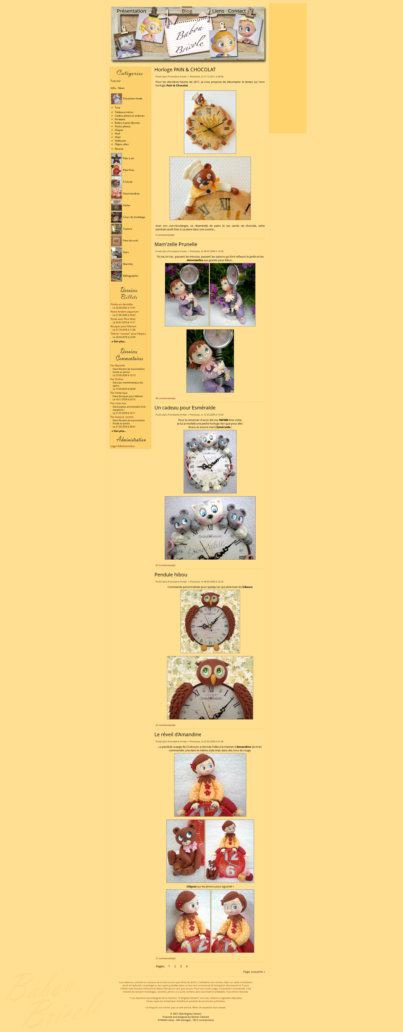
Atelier (126, 205)
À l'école (127, 182)
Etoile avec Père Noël (123, 319)
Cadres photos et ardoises (130, 115)
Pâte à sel (128, 158)
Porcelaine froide (132, 98)
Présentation (131, 10)
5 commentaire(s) (165, 234)
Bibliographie (130, 276)
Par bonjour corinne (122, 417)
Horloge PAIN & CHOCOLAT (185, 69)
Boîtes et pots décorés (127, 123)
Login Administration (123, 446)
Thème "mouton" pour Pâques (128, 333)
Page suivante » (254, 972)
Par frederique (119, 393)
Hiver (118, 137)
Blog (187, 10)
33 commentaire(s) (165, 565)
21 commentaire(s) (165, 958)
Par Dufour (117, 379)
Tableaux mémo (124, 112)
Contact (237, 10)
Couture (127, 229)
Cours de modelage (133, 217)
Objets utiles (122, 144)
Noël (117, 133)
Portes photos (123, 126)
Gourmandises (131, 193)
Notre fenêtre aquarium (125, 311)
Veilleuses (120, 140)
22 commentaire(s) (165, 725)
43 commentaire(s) (165, 398)
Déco (125, 252)
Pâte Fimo (128, 170)
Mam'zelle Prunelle (175, 244)
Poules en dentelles (122, 304)
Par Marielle (118, 365)
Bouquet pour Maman (123, 326)
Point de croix (130, 240)
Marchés (127, 264)
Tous (117, 107)
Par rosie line (118, 403)
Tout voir (115, 81)
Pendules (120, 119)
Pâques (119, 130)
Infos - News (117, 88)
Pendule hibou (170, 574)
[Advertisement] (288, 68)
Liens (218, 10)
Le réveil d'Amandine (177, 734)
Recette (119, 149)
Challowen (192, 747)
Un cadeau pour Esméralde (185, 407)
